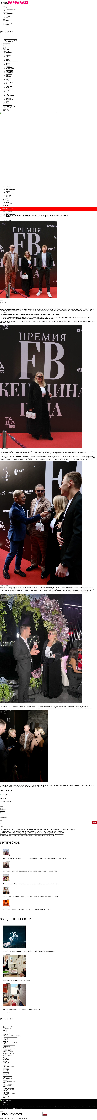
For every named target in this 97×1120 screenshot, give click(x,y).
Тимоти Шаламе (9, 97)
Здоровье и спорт (9, 13)
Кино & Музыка (9, 74)
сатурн (7, 90)
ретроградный (9, 89)
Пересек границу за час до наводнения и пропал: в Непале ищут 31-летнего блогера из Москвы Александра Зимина (37, 829)
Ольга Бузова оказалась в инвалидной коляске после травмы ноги (21, 1009)
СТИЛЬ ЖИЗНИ (7, 107)
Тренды (5, 109)
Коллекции (8, 76)
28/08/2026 (8, 861)
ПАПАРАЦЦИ (6, 6)
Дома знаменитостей (10, 9)
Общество (6, 24)
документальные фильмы (11, 62)
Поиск (1, 820)
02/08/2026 (8, 954)
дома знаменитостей (10, 39)
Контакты (6, 1104)
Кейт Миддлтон (9, 71)
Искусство (6, 44)
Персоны (8, 10)
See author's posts (5, 801)
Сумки (7, 94)
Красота (5, 12)
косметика (8, 14)
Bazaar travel (9, 52)
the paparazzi (6, 219)
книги (7, 75)
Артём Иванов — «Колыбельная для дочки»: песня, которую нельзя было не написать (27, 835)
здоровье (8, 66)
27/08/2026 (8, 912)
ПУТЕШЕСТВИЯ (7, 23)
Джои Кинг (8, 60)
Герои (7, 58)
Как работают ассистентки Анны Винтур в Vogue (16, 980)
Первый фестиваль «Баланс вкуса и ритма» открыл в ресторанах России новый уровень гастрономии (32, 832)
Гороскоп (8, 22)
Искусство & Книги (10, 68)
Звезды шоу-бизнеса (10, 40)
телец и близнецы (10, 95)
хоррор (7, 101)
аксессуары (8, 55)
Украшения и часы (10, 99)
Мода (4, 19)
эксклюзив (6, 110)
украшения (8, 98)
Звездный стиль (9, 41)
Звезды (7, 7)
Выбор (7, 56)
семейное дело (9, 93)
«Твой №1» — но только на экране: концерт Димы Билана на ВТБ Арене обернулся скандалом (28, 951)
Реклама (6, 1102)
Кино (4, 45)
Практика (8, 16)
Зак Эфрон (8, 63)
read (7, 54)
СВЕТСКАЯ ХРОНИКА (9, 106)
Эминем (7, 102)
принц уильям (9, 86)
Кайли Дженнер (9, 70)
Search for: (2, 1111)
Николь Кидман (9, 82)
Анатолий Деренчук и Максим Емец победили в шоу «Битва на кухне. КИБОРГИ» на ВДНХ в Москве (31, 834)
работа (7, 87)
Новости (6, 20)
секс (7, 17)
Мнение (7, 80)
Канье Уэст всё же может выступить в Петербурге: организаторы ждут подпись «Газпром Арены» (31, 831)
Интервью (6, 43)
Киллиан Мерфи (9, 72)
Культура (8, 79)
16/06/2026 (8, 983)
